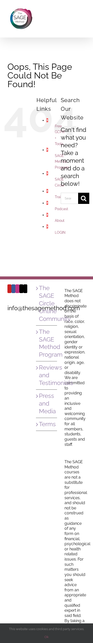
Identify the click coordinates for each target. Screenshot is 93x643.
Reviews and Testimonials (47, 375)
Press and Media (47, 403)
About (59, 221)
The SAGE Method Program (47, 343)
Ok (46, 637)
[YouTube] (9, 288)
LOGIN (60, 232)
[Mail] (21, 288)
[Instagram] (17, 288)
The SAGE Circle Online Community (47, 303)
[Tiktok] (25, 288)
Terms (47, 424)
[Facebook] (13, 288)
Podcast (61, 209)
